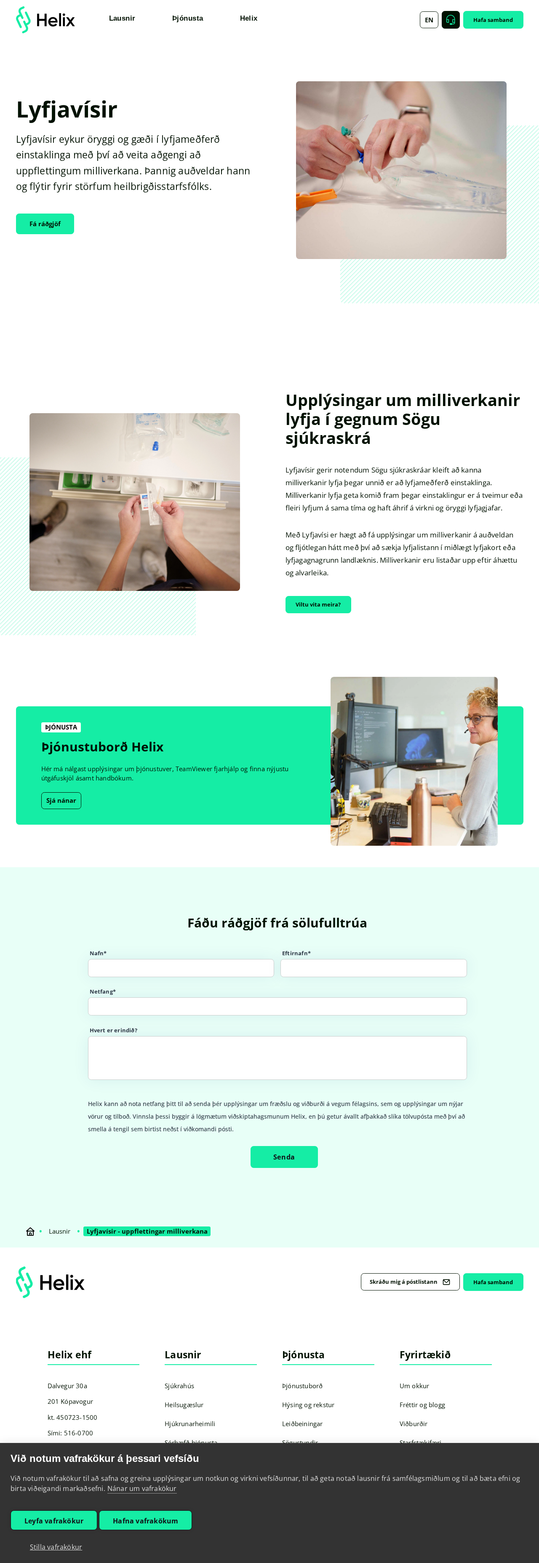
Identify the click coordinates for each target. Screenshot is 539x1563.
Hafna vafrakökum (145, 1521)
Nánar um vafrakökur (142, 1488)
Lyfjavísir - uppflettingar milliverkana (147, 1231)
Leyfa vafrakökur (53, 1521)
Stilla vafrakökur (56, 1547)
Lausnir (59, 1231)
